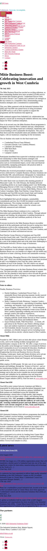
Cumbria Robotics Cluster (14, 30)
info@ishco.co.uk (6, 533)
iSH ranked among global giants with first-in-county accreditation (23, 498)
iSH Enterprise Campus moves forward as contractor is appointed (23, 471)
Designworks (8, 537)
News (7, 36)
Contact (7, 38)
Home (7, 19)
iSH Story (8, 22)
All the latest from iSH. (9, 450)
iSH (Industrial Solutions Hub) (17, 524)
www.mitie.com (41, 378)
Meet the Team (10, 32)
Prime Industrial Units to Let (15, 26)
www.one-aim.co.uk (32, 407)
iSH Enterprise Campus (13, 24)
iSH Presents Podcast (12, 34)
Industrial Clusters (11, 28)
